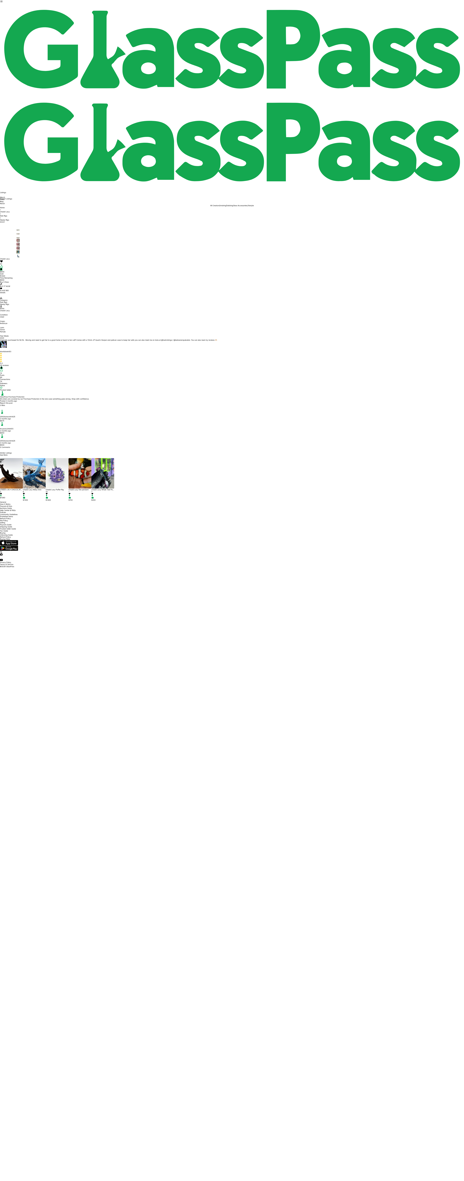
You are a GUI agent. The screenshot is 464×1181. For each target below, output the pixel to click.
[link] (232, 49)
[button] (11, 494)
